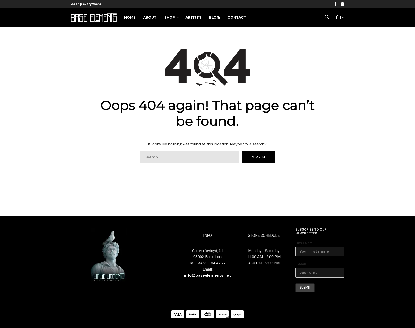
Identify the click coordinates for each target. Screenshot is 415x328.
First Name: (305, 243)
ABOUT (150, 17)
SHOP (169, 17)
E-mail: (301, 264)
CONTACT (236, 17)
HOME (129, 17)
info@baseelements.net (207, 275)
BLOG (214, 17)
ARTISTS (193, 17)
